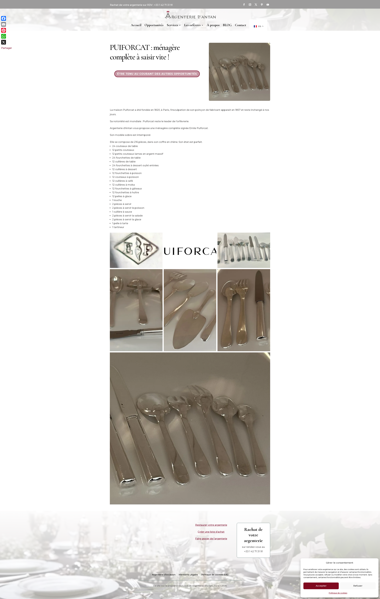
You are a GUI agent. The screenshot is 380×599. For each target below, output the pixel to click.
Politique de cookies (338, 593)
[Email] (6, 24)
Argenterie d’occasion (163, 575)
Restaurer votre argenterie (211, 525)
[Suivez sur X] (256, 4)
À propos (213, 25)
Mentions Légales (188, 575)
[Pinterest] (6, 30)
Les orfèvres (192, 25)
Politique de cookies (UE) (214, 575)
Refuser (357, 585)
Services (172, 25)
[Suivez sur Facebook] (244, 4)
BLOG (227, 25)
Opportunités (154, 25)
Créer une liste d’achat (211, 531)
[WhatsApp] (6, 36)
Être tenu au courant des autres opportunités (157, 73)
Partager (6, 48)
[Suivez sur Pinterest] (261, 4)
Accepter (321, 585)
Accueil (136, 25)
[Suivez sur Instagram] (250, 4)
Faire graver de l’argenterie (211, 538)
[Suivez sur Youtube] (267, 4)
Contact (240, 25)
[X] (6, 42)
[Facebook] (6, 18)
